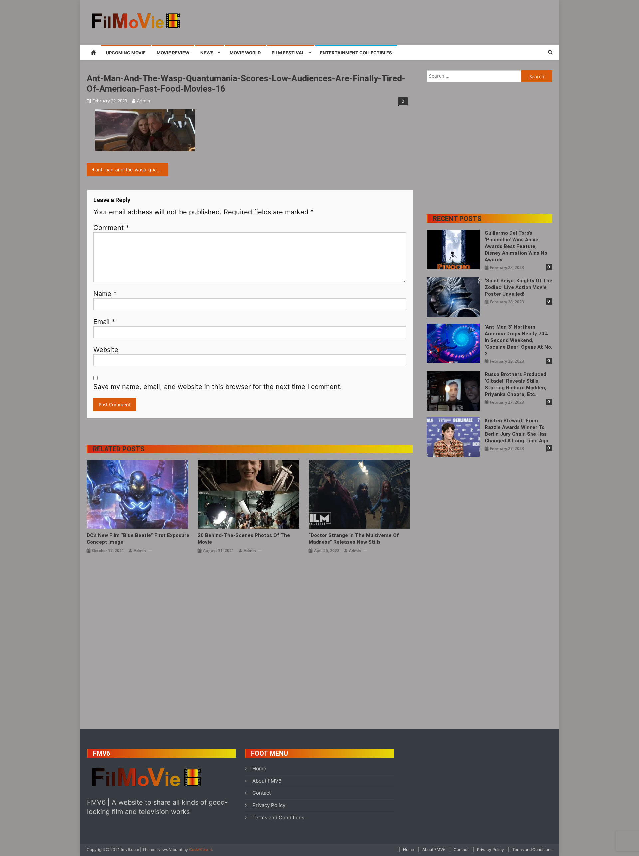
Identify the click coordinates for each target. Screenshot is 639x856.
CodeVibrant (200, 849)
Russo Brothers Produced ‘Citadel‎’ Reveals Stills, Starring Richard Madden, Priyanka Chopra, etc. (515, 384)
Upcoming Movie (126, 52)
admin (143, 101)
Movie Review (173, 52)
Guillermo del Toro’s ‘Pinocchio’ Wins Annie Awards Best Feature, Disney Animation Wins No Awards (516, 246)
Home (259, 768)
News (207, 52)
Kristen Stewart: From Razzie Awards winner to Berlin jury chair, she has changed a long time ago (516, 431)
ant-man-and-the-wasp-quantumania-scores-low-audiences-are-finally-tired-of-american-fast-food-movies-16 (131, 169)
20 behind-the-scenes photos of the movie (244, 538)
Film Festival (288, 52)
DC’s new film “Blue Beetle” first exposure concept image (138, 538)
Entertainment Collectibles (356, 52)
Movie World (245, 52)
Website (105, 350)
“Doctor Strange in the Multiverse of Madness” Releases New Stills (354, 538)
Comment (111, 228)
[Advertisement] (431, 22)
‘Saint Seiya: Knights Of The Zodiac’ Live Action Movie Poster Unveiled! (518, 287)
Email (104, 322)
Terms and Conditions (278, 817)
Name (105, 294)
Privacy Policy (268, 805)
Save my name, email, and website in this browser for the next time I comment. (217, 387)
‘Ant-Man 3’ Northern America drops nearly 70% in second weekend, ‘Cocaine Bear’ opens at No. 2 (518, 340)
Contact (261, 793)
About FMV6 (266, 781)
